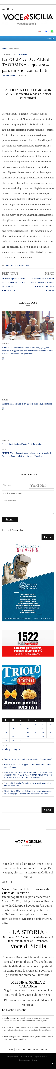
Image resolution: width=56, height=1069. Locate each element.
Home (4, 49)
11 (35, 728)
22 (13, 736)
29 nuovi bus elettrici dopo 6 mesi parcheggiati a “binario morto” (28, 759)
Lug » (16, 749)
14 (6, 732)
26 (43, 736)
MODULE (44, 1049)
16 (20, 732)
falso (7, 265)
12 (43, 728)
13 (50, 728)
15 (13, 732)
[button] (4, 8)
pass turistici (14, 265)
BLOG (18, 1049)
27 (50, 736)
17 (28, 732)
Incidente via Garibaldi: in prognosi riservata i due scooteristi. (27, 404)
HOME (11, 1049)
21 (6, 736)
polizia (21, 265)
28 (6, 740)
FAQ (24, 1049)
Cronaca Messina (13, 49)
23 (20, 736)
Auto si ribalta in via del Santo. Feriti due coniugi (22, 444)
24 (28, 736)
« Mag (6, 749)
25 (35, 736)
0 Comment (23, 54)
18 (35, 732)
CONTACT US (33, 1049)
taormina (28, 265)
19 (43, 732)
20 (50, 732)
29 (13, 740)
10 (28, 728)
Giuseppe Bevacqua (10, 75)
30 (20, 740)
